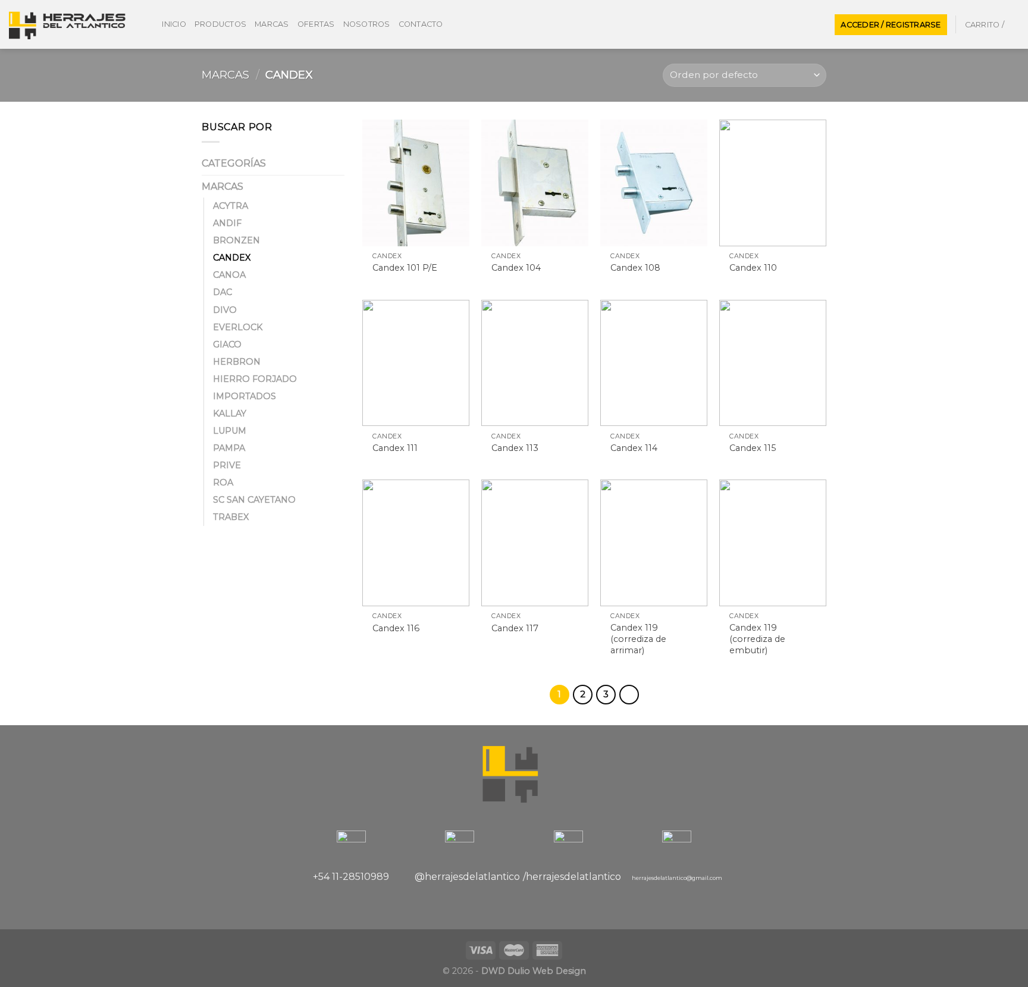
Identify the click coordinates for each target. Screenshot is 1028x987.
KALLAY (229, 413)
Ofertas (316, 24)
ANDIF (227, 223)
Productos (220, 24)
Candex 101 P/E (404, 267)
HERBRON (237, 361)
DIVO (225, 310)
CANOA (229, 275)
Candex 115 (752, 448)
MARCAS (225, 75)
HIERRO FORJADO (255, 379)
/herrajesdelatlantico (572, 876)
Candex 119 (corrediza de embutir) (757, 638)
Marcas (272, 24)
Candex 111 (395, 448)
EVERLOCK (237, 327)
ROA (223, 482)
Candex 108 (635, 267)
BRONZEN (236, 240)
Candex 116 (395, 628)
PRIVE (227, 465)
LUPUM (229, 430)
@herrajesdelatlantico (467, 876)
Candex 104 (516, 267)
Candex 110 (753, 267)
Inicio (174, 24)
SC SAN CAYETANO (254, 499)
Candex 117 (514, 628)
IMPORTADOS (244, 396)
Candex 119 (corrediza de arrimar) (638, 638)
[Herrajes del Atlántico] (68, 25)
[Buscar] (149, 24)
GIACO (227, 344)
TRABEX (231, 517)
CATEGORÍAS (234, 163)
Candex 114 (633, 448)
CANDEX (231, 257)
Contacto (421, 24)
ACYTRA (230, 205)
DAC (222, 292)
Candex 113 (514, 448)
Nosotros (366, 24)
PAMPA (229, 448)
